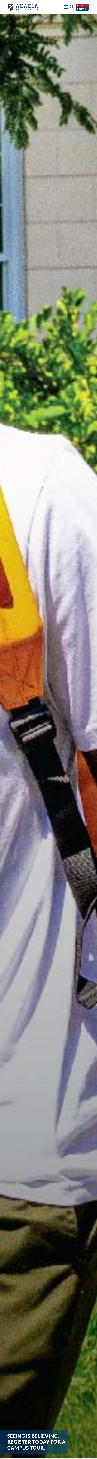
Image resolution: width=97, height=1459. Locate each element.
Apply (80, 5)
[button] (66, 7)
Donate (81, 9)
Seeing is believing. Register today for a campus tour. (36, 1442)
